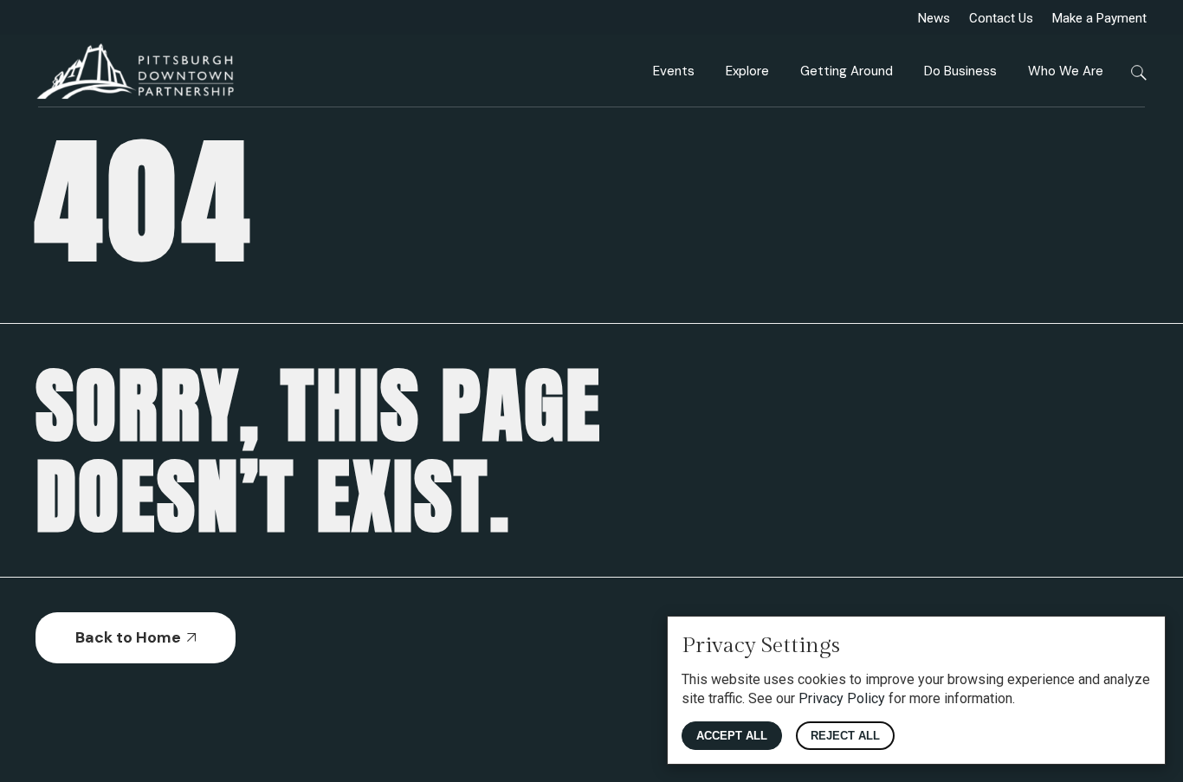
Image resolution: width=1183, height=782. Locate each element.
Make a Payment (1099, 18)
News (934, 18)
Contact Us (1001, 18)
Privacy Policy (841, 698)
